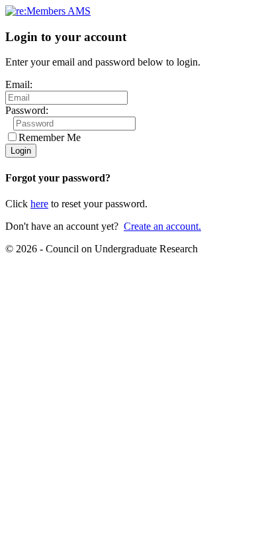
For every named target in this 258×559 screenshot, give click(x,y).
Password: (26, 110)
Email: (18, 84)
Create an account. (162, 226)
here (39, 203)
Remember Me (50, 137)
